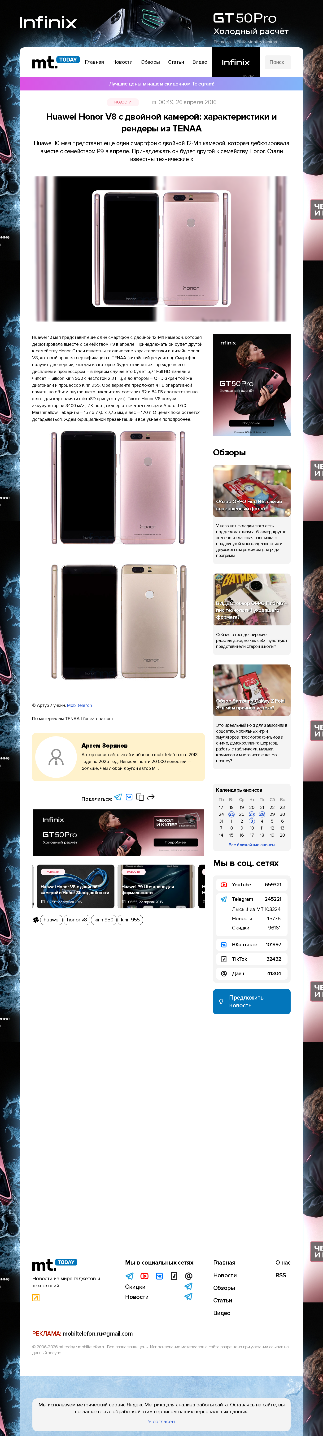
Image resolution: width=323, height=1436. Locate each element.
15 (231, 835)
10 (252, 828)
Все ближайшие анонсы (252, 845)
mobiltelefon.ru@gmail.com (98, 1333)
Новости (122, 102)
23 (282, 807)
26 (241, 814)
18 (232, 807)
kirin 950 (103, 919)
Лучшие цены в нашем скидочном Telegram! (161, 84)
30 (282, 814)
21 (262, 807)
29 (272, 814)
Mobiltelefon (79, 705)
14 (221, 835)
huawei (51, 919)
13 (282, 828)
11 (262, 828)
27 (252, 814)
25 (231, 814)
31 (221, 821)
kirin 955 (130, 919)
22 (272, 807)
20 (251, 807)
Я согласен (161, 1421)
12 (272, 828)
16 (242, 835)
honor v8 (77, 919)
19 (242, 807)
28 (262, 814)
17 (221, 807)
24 (221, 814)
